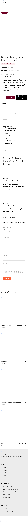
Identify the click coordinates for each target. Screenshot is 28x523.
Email (5, 264)
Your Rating (7, 227)
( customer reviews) (14, 70)
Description (6, 113)
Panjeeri (10, 103)
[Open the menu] (24, 2)
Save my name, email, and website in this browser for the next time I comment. (14, 273)
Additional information (16, 113)
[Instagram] (5, 521)
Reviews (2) (6, 119)
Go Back (4, 12)
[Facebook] (1, 521)
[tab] (6, 114)
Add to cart (10, 97)
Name (5, 255)
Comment (6, 237)
